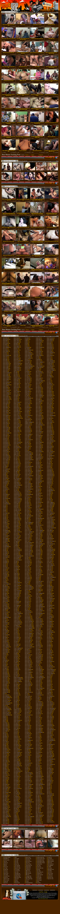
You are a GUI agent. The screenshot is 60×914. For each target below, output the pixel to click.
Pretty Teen (38, 720)
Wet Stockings (49, 751)
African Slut (5, 352)
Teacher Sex (49, 578)
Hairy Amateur (27, 497)
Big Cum (4, 705)
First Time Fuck (27, 380)
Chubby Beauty (16, 517)
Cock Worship (16, 569)
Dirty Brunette (16, 694)
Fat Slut (26, 344)
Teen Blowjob (49, 593)
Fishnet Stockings (28, 388)
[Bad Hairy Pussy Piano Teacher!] (52, 310)
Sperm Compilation (50, 503)
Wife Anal (48, 767)
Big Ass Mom (5, 685)
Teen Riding (49, 645)
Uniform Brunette (50, 704)
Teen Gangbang (49, 621)
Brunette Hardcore (17, 424)
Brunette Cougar (16, 415)
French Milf (27, 411)
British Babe (16, 390)
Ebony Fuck (16, 760)
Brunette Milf (16, 427)
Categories (41, 154)
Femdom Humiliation (28, 354)
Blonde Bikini (5, 808)
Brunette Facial (16, 420)
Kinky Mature (27, 712)
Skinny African (49, 420)
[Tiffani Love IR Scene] (51, 135)
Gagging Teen (27, 420)
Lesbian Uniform (38, 351)
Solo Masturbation (50, 490)
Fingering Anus (27, 363)
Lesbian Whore (38, 354)
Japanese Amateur (28, 654)
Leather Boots (27, 765)
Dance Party (16, 676)
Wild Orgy (48, 787)
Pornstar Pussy (38, 682)
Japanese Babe (27, 658)
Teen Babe (48, 585)
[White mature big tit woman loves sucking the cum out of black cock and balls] (37, 268)
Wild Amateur (49, 773)
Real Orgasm (38, 765)
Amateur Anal (5, 356)
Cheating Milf (16, 503)
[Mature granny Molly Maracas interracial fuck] (37, 254)
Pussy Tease (38, 751)
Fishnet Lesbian (27, 384)
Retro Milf (37, 808)
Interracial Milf (27, 637)
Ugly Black (49, 697)
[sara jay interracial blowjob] (52, 226)
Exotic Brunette (16, 797)
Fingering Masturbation (28, 366)
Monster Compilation (39, 530)
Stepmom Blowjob (50, 517)
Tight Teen (48, 688)
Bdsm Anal (4, 636)
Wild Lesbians (49, 781)
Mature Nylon (38, 427)
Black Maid (4, 763)
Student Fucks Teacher (50, 541)
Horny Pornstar (27, 577)
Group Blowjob (27, 491)
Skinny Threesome (50, 451)
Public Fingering (38, 728)
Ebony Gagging (16, 761)
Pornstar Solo (38, 685)
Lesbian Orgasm (27, 807)
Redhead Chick (38, 777)
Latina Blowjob (27, 733)
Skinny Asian (49, 424)
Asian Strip (4, 566)
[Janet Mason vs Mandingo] (9, 310)
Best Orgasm (5, 668)
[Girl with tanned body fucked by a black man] (23, 51)
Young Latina (49, 813)
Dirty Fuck (15, 697)
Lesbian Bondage (27, 780)
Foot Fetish (26, 395)
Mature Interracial (39, 418)
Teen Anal (48, 582)
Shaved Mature (49, 404)
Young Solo (49, 819)
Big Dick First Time (6, 712)
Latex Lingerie (27, 728)
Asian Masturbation (6, 546)
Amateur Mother (5, 407)
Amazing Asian (5, 439)
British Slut (16, 399)
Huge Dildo (27, 597)
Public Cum (38, 724)
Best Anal (4, 656)
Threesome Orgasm (50, 673)
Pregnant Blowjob (39, 704)
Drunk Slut (15, 733)
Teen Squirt (49, 653)
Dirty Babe (15, 690)
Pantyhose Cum (38, 618)
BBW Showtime (28, 873)
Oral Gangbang (38, 590)
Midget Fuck (38, 459)
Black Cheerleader (6, 752)
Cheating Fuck (16, 497)
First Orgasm (27, 376)
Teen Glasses (49, 622)
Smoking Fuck (49, 478)
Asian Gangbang (5, 538)
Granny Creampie (28, 479)
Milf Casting (38, 466)
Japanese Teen (27, 690)
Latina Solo (27, 759)
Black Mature (5, 764)
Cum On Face (16, 634)
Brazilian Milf (16, 384)
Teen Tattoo (49, 660)
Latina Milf (27, 749)
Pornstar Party (38, 681)
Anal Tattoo (5, 497)
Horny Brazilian (27, 561)
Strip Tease (49, 534)
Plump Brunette (38, 660)
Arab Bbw (4, 507)
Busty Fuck (15, 467)
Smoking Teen (49, 483)
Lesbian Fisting (27, 793)
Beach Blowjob (5, 640)
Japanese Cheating (28, 664)
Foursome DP (27, 399)
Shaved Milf (49, 406)
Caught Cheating (16, 483)
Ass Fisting (4, 577)
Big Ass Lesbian (5, 682)
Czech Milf (15, 672)
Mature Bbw (38, 386)
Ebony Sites (28, 862)
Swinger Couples (49, 563)
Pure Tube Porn (17, 866)
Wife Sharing (49, 771)
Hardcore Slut (27, 538)
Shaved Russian (49, 408)
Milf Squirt (38, 494)
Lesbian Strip (38, 343)
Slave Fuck (49, 454)
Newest (27, 154)
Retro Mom (38, 809)
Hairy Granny (27, 510)
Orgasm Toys (38, 594)
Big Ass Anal (5, 669)
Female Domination (28, 350)
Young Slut (49, 817)
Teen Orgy (48, 636)
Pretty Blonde (38, 712)
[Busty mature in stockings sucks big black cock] (9, 198)
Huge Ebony (27, 598)
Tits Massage (49, 692)
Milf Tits (37, 503)
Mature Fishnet (38, 407)
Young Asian (49, 797)
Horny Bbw (27, 558)
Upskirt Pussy (49, 713)
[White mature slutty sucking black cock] (23, 93)
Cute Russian (16, 664)
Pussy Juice (38, 741)
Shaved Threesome (50, 412)
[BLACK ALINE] (23, 324)
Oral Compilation (39, 585)
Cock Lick (15, 565)
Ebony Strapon (16, 784)
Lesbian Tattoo (38, 344)
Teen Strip (48, 656)
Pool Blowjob (38, 662)
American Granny (6, 458)
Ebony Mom (16, 775)
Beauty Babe (5, 641)
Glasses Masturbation (28, 466)
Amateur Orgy (5, 411)
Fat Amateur (16, 811)
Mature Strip (38, 443)
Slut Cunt (48, 462)
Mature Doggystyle (39, 400)
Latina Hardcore (27, 744)
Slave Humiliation (50, 455)
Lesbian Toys (38, 350)
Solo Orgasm (49, 493)
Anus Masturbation (6, 503)
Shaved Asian (49, 387)
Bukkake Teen (16, 454)
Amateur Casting (5, 366)
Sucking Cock (49, 553)
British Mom (16, 398)
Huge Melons (27, 602)
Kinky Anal (27, 705)
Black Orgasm (5, 771)
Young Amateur (49, 795)
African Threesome (6, 355)
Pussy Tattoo (38, 749)
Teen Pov (48, 642)
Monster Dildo (38, 533)
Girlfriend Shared (28, 458)
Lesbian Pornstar (27, 813)
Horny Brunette (27, 562)
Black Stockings (5, 787)
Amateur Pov (5, 414)
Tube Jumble (41, 838)
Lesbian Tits (38, 348)
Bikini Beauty (5, 736)
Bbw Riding (5, 626)
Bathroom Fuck (5, 601)
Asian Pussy (5, 559)
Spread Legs (49, 510)
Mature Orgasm (38, 428)
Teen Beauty (49, 589)
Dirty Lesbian (16, 700)
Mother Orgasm (38, 545)
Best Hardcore (5, 666)
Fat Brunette (16, 819)
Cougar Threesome (17, 590)
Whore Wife (49, 765)
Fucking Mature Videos (40, 861)
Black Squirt (5, 785)
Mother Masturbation (39, 543)
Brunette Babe (16, 404)
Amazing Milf (5, 450)
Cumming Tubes (28, 876)
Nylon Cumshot (38, 566)
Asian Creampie (5, 527)
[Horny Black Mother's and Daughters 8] (23, 135)
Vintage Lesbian (49, 728)
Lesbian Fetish (27, 791)
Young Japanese (49, 812)
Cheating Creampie (17, 495)
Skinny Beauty (49, 427)
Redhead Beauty (38, 775)
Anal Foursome (5, 478)
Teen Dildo (49, 606)
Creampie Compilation (17, 613)
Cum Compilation (17, 626)
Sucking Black (49, 551)
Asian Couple (5, 526)
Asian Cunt (4, 529)
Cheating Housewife (17, 499)
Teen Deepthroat (49, 605)
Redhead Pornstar (39, 788)
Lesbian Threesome (39, 347)
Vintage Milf (49, 732)
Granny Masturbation (28, 489)
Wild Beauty (49, 777)
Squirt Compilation (50, 513)
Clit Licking (16, 542)
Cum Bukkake (16, 625)
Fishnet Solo (27, 387)
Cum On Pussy (16, 638)
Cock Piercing (16, 566)
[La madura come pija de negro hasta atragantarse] (9, 135)
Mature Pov (38, 434)
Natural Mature (38, 553)
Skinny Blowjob (49, 431)
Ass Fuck (4, 578)
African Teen (5, 354)
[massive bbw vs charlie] (37, 23)
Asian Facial (5, 533)
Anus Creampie (5, 502)
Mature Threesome (39, 451)
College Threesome (17, 582)
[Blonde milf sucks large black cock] (51, 93)
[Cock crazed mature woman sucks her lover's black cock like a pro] (37, 198)
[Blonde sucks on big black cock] (23, 296)
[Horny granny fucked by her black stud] (52, 296)
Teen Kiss (48, 629)
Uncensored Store (53, 838)
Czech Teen (16, 673)
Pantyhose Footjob (39, 621)
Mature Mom (38, 426)
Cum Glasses (16, 630)
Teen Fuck (48, 620)
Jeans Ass (26, 693)
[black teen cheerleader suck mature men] (51, 79)
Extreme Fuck (16, 804)
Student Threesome (50, 543)
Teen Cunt (48, 602)
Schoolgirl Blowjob (50, 362)
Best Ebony (4, 664)
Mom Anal (37, 510)
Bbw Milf (4, 618)
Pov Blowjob (38, 689)
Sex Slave (48, 379)
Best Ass (4, 657)
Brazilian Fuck (16, 382)
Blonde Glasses (5, 823)
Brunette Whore (16, 443)
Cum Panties (16, 641)
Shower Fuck (49, 414)
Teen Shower (49, 646)
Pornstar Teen (38, 686)
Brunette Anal (16, 403)
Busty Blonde (16, 462)
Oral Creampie (38, 586)
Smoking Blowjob (50, 474)
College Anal (16, 573)
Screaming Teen (49, 364)
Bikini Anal (4, 733)
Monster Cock (38, 529)
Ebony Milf (16, 773)
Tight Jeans (49, 682)
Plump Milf (38, 661)
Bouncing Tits (16, 376)
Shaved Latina (49, 402)
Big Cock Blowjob (6, 696)
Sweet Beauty (49, 562)
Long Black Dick (38, 367)
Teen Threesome (49, 661)
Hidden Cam (27, 541)
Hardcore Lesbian (28, 533)
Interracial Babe (27, 617)
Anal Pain (4, 486)
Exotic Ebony (16, 799)
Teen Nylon (49, 633)
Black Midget (5, 765)
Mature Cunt (38, 398)
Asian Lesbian (5, 543)
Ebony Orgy (16, 777)
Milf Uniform (38, 505)
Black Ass (4, 744)
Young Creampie (49, 809)
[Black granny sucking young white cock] (23, 198)
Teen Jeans (48, 628)
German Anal (27, 426)
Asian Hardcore (5, 541)
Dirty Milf (15, 701)
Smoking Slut (49, 482)
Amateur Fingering (6, 390)
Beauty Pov (4, 653)
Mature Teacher (38, 450)
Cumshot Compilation (17, 648)
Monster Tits (38, 537)
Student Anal (49, 537)
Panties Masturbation (39, 613)
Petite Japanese (38, 649)
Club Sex (15, 563)
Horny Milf (27, 573)
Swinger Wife (49, 569)
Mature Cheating (38, 394)
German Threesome (28, 439)
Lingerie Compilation (39, 362)
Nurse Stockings (38, 562)
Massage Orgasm (38, 378)
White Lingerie (49, 753)
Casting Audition (16, 479)
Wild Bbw (48, 776)
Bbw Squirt (4, 629)
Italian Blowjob (27, 650)
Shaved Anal (49, 386)
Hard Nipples (27, 527)
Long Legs (37, 370)
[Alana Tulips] (23, 23)
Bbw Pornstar (5, 624)
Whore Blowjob (49, 756)
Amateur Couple (5, 375)
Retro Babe (37, 796)
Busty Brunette (16, 463)
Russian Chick (49, 350)
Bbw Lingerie (5, 616)
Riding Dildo (38, 819)
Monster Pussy (38, 535)
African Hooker (5, 350)
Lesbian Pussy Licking (28, 816)
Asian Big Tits (5, 521)
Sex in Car (48, 380)
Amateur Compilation (6, 372)
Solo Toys (48, 498)
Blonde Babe (5, 804)
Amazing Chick (5, 446)
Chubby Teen (16, 530)
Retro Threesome (38, 812)
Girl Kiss (26, 450)
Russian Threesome (50, 360)
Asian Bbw (4, 518)
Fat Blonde (15, 817)
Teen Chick (49, 597)
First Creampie (27, 374)
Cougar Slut (16, 589)
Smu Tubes (16, 872)
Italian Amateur (27, 648)
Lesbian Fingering (28, 792)
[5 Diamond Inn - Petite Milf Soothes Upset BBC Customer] (23, 212)
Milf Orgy (37, 483)
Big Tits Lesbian (5, 729)
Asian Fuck (4, 537)
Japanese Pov (27, 686)
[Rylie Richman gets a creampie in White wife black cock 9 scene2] (37, 212)
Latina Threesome (28, 763)
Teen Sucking (49, 657)
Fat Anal (15, 812)
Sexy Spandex (49, 383)
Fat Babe (15, 815)
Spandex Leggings (50, 502)
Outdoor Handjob (39, 605)
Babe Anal (4, 585)
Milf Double (38, 471)
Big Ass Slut (5, 686)
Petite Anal (37, 641)
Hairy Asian (27, 499)
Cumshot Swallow (17, 649)
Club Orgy (15, 561)
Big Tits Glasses (5, 728)
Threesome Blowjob (50, 669)
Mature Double (38, 402)
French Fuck (27, 408)
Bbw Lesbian (5, 614)
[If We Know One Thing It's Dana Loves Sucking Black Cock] (52, 212)
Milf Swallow (38, 499)
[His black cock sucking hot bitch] (23, 121)
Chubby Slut (16, 529)
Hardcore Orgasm (28, 535)
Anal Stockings (5, 494)
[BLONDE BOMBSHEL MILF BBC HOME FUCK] (37, 135)
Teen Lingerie (49, 630)
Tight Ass (48, 678)
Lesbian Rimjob (27, 819)
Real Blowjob (38, 755)
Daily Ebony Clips (18, 877)
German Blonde (27, 428)
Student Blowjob (49, 538)
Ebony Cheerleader (17, 749)
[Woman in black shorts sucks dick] (37, 226)
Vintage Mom (49, 733)
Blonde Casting (5, 811)
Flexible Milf (27, 394)
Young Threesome (50, 821)
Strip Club (48, 533)
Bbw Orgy (4, 621)
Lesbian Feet (27, 789)
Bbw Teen (4, 633)
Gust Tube (16, 861)
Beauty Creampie (5, 645)
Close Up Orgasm (17, 557)
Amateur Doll (5, 386)
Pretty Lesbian (38, 717)
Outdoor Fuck (38, 602)
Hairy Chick (27, 506)
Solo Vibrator (49, 499)
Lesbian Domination (28, 788)
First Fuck (26, 375)
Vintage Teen (49, 737)
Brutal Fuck (16, 450)
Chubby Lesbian (16, 523)
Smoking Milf (49, 479)
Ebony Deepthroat (17, 755)
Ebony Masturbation (17, 771)
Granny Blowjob (27, 478)
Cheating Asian (16, 491)
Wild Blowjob (49, 780)
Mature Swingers (38, 447)
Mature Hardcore (38, 416)
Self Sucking (49, 375)
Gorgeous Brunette (28, 471)
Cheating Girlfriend (17, 498)
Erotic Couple (16, 792)
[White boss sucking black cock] (9, 254)
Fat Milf (26, 340)
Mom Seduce (38, 521)
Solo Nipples (49, 491)
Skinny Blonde (49, 430)
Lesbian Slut (27, 823)
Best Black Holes (17, 876)
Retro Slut (37, 811)
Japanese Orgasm (27, 682)
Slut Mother (49, 463)
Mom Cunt (37, 514)
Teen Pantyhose (49, 638)
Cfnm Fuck (15, 489)
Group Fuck (27, 493)
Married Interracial (39, 372)
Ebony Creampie (16, 753)
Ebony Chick (16, 751)
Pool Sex (37, 664)
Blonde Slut (16, 351)
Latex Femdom (27, 725)
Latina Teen (27, 761)
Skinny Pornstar (49, 446)
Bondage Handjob (17, 367)
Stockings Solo (49, 526)
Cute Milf (15, 662)
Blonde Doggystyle (6, 816)
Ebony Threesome (17, 788)
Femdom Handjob (28, 352)
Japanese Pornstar (28, 685)
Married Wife (38, 374)
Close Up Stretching (17, 559)
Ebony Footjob (16, 759)
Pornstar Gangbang (39, 676)
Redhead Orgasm (38, 787)
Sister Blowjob (49, 418)
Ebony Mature (16, 772)
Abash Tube (53, 847)
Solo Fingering (49, 489)
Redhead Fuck (38, 781)
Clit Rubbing (16, 545)
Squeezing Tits (49, 511)
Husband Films (27, 610)
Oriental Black (38, 597)
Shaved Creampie (50, 398)
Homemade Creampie (28, 545)
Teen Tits (48, 662)
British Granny (16, 394)
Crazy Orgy (16, 609)
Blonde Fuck (5, 821)
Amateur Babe (5, 359)
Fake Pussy (15, 808)
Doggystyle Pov (16, 712)
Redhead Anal (38, 772)
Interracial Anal (27, 616)
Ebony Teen (16, 787)
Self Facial (48, 374)
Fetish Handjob (27, 360)
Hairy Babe (26, 501)
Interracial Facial (27, 629)
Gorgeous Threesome (28, 475)
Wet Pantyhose (49, 748)
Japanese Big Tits (27, 661)
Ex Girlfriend (16, 796)
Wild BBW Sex (18, 170)
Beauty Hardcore (5, 649)
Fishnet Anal (27, 383)
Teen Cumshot (49, 601)
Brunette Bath (16, 406)
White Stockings (49, 755)
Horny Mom (27, 574)
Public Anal (38, 721)
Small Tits (48, 467)
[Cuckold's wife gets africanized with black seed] (52, 268)
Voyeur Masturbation (50, 740)
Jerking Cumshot (27, 696)
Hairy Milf (26, 518)
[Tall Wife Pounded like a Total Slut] (23, 268)
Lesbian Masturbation (28, 801)
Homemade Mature (28, 551)
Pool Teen (37, 665)
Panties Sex (38, 616)
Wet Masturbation (50, 744)
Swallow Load (49, 559)
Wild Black (49, 779)
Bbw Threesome (5, 634)
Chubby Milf (16, 526)
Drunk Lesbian (16, 728)
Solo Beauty (49, 485)
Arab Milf (4, 510)
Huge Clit (26, 593)
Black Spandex (5, 784)
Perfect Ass (37, 636)
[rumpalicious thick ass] (9, 107)
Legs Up (26, 771)
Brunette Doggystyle (17, 418)
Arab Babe (4, 506)
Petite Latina (38, 650)
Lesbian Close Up (28, 781)
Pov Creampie (38, 692)
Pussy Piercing (38, 745)
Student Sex (49, 542)
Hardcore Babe (27, 529)
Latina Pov (26, 756)
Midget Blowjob (38, 458)
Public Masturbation (39, 732)
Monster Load (38, 534)
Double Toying (16, 721)
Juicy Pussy (27, 704)
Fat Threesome (27, 347)
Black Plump (5, 773)
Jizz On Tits (27, 701)
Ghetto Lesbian (27, 446)
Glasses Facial (27, 463)
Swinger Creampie (50, 565)
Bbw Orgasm (5, 620)
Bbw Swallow (5, 632)
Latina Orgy (27, 753)
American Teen (5, 463)
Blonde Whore (16, 359)
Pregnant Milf (38, 708)
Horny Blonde (27, 559)
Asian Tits (4, 570)
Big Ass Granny (5, 681)
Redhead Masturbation (39, 784)
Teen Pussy (49, 644)
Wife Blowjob (49, 768)
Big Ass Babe (5, 672)
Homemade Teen (27, 554)
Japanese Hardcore (28, 676)
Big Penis (4, 720)
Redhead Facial (38, 780)
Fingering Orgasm (28, 367)
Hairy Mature (27, 517)
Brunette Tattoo (16, 439)
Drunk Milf (16, 729)
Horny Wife (27, 582)
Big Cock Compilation (6, 697)
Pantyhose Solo (38, 626)
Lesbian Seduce (27, 820)
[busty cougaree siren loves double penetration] (9, 121)
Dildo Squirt (16, 686)
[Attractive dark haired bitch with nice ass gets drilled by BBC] (23, 107)
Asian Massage (5, 545)
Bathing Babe (5, 598)
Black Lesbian (5, 761)
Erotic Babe (16, 791)
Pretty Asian (38, 709)
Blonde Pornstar (16, 347)
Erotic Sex (15, 795)
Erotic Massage (16, 793)
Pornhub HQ (53, 180)
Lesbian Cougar (27, 785)
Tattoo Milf (49, 574)
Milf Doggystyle (38, 470)
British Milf (16, 396)
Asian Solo (4, 565)
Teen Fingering (49, 616)
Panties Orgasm (38, 614)
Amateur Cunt (5, 380)
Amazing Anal (5, 438)
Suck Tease (49, 546)
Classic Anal (16, 533)
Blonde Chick (5, 812)
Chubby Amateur (16, 513)
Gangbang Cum (27, 423)
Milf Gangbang (38, 475)
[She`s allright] (37, 65)
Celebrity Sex (16, 486)
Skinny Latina (49, 438)
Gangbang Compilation (28, 422)
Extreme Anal (16, 801)
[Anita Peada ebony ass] (23, 65)
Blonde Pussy (16, 350)
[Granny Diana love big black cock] (23, 226)
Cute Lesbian (16, 661)
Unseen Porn (7, 847)
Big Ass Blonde (5, 674)
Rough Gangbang (50, 339)
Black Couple (5, 755)
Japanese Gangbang (28, 672)
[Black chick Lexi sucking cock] (23, 240)
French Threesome (28, 415)
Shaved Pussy (49, 407)
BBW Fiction (28, 870)
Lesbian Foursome (28, 795)
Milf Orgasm (38, 482)
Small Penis (49, 466)
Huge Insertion (27, 601)
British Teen (16, 400)
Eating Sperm (16, 737)
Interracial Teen (27, 645)
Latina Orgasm (27, 752)
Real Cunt (37, 761)
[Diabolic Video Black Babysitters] (37, 282)
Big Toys (4, 732)
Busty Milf (15, 471)
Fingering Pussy (27, 368)
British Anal (16, 388)
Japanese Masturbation (28, 677)
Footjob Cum (27, 396)
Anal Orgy (4, 485)
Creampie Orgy (16, 617)
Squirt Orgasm (49, 514)
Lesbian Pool (27, 812)
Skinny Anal (49, 423)
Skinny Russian (49, 447)
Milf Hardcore (38, 478)
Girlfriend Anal (27, 451)
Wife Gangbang (49, 769)
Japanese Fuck (27, 670)
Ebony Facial (16, 756)
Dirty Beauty (16, 692)
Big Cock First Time (6, 700)
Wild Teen (48, 792)
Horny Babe (27, 557)
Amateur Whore (5, 435)
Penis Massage (38, 633)
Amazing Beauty (5, 442)
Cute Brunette (16, 656)
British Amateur (16, 387)
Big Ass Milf (5, 684)
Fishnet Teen (27, 390)
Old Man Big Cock (39, 581)
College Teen (16, 581)
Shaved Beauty (49, 391)
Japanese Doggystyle (28, 669)
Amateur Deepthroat (6, 382)
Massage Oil (38, 376)
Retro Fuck (37, 803)
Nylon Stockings (38, 574)
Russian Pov (49, 356)
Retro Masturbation (39, 805)
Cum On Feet (16, 636)
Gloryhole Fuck (27, 467)
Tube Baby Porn (17, 873)
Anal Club (4, 467)
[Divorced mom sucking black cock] (52, 282)
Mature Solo (38, 439)
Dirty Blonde (16, 693)
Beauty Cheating (5, 644)
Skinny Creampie (50, 434)
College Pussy (16, 578)
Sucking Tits (49, 558)
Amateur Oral (5, 408)
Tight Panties (49, 684)
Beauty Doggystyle (6, 646)
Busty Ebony (16, 466)
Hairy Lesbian (27, 514)
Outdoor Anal (38, 598)
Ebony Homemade (17, 765)
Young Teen (49, 820)
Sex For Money (49, 376)
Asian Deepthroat (5, 530)
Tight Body (49, 680)
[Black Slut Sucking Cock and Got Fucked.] (37, 93)
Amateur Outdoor (5, 412)
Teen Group (49, 625)
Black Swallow (5, 788)
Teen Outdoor (49, 637)
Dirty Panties (16, 704)
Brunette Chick (16, 414)
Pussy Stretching (38, 748)
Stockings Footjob (50, 522)
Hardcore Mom (27, 534)
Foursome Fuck (27, 400)
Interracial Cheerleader (28, 621)
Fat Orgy (26, 343)
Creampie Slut (16, 618)
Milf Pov (37, 487)
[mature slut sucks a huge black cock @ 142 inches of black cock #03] (37, 240)
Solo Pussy (48, 494)
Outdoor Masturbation (39, 606)
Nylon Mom (38, 573)
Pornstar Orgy (38, 680)
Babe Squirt (5, 594)
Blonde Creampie (5, 815)
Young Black (49, 801)
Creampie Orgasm (17, 616)
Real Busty (37, 757)
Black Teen (4, 791)
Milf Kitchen (38, 479)
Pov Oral (37, 696)
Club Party (15, 562)
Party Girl (37, 629)
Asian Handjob (5, 539)
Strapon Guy (49, 529)
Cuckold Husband (17, 624)
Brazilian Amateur (17, 378)
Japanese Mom (27, 681)
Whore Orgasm (49, 761)
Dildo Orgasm (16, 684)
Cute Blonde (16, 654)
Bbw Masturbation (6, 617)
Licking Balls (38, 359)
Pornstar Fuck (38, 674)
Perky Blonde (38, 637)
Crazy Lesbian (16, 606)
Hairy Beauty (27, 502)
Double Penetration (17, 720)
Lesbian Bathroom (28, 776)
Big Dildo (4, 716)
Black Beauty (5, 748)
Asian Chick (5, 525)
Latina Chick (27, 736)
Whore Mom (49, 760)
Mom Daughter (38, 515)
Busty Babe (15, 459)
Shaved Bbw (49, 390)
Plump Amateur (38, 657)
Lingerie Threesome (39, 366)
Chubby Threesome (17, 531)
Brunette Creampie (17, 416)
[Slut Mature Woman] (51, 23)
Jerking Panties (27, 697)
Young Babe (49, 799)
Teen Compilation (50, 598)
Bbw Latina (5, 613)
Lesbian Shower (27, 821)
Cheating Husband (17, 501)
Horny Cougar (27, 565)
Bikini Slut (4, 740)
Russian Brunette (49, 348)
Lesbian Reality (27, 817)
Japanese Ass (27, 657)
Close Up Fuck (16, 554)
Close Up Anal (16, 547)
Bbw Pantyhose (5, 622)
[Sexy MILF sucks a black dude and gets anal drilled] (23, 37)
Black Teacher (5, 789)
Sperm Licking (49, 507)
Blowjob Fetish (16, 362)
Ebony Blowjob (16, 745)
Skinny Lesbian (49, 439)
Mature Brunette (38, 392)
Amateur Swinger (5, 428)
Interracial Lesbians (28, 636)
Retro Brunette (38, 801)
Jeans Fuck (26, 694)
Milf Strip (37, 497)
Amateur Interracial (6, 399)
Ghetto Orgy (27, 447)
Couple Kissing (16, 594)
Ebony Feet (16, 757)
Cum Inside (16, 632)
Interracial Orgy (27, 641)
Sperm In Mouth (49, 505)
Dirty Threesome (16, 708)
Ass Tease (4, 581)
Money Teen (38, 526)
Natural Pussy (38, 554)
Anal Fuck (4, 479)
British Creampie (16, 391)
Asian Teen (4, 569)
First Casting (27, 372)
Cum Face (15, 629)
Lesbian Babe (27, 775)
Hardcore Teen (27, 539)
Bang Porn (7, 180)
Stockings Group (49, 525)
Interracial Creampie (28, 624)
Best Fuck (4, 665)
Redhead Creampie (39, 779)
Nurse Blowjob (38, 561)
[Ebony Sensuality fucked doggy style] (37, 51)
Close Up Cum (16, 551)
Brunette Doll (16, 419)
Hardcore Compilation (28, 531)
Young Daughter (49, 811)
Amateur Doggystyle (6, 384)
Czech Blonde (16, 668)
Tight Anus (49, 677)
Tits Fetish (48, 690)
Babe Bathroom (5, 586)
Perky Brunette (38, 638)
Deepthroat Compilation (18, 678)
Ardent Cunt (53, 170)
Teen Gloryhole (49, 624)
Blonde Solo (16, 352)
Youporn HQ (41, 847)
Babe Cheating (5, 590)
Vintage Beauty (49, 724)
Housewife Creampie (28, 586)
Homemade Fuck (27, 549)
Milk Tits (37, 507)
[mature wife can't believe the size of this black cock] (37, 121)
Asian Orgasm (5, 553)
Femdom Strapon (27, 356)
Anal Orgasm (5, 483)
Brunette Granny (16, 423)
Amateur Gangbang (6, 392)
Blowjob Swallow (17, 364)
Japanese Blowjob (28, 662)
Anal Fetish (4, 475)
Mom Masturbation (39, 518)
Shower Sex (49, 416)
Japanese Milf (27, 680)
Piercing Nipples (38, 656)
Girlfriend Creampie (28, 454)
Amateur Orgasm (5, 410)
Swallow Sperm (49, 561)
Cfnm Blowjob (16, 487)
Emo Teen (15, 789)
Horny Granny (27, 569)
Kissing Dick (27, 717)
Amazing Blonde (5, 443)
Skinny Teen (49, 450)
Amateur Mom (5, 406)
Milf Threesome (38, 502)
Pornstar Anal (38, 666)
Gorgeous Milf (27, 474)
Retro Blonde (38, 799)
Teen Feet (48, 613)
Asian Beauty (5, 519)
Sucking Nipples (49, 557)
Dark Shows (17, 878)
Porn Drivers (18, 838)
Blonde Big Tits (5, 807)
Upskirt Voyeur (49, 716)
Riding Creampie (38, 816)
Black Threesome (5, 792)
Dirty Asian (16, 689)
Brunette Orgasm (16, 430)
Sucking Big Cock (50, 549)
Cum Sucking (16, 644)
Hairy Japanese (27, 511)
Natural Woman (38, 558)
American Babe (5, 454)
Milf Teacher (38, 501)
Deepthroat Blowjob (17, 677)
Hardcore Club (27, 530)
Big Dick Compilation (6, 709)
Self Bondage (49, 372)
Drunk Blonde (16, 724)
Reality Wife (38, 769)
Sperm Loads (49, 509)
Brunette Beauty (16, 407)
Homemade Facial (28, 546)
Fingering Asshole (28, 364)
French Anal (27, 404)
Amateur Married (5, 403)
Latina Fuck (27, 741)
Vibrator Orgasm (49, 717)
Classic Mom (16, 538)
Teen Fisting (49, 618)
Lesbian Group (27, 796)
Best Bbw (4, 658)
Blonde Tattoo (16, 355)
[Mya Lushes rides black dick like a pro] (9, 65)
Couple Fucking (16, 593)
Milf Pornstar (38, 486)
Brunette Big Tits (16, 408)
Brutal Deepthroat (17, 447)
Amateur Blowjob (6, 363)
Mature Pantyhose (39, 431)
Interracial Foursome (28, 630)
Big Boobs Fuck (5, 692)
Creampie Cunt (16, 614)
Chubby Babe (16, 515)
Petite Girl (37, 648)
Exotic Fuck (16, 800)
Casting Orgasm (16, 482)
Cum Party (15, 642)
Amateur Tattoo (5, 430)
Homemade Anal (27, 543)
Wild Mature (49, 783)
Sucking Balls (49, 547)
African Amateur (5, 343)
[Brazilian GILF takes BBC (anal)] (9, 51)
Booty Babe (16, 372)
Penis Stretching (38, 634)
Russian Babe (49, 343)
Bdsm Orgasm (5, 637)
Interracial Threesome (28, 646)
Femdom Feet (27, 351)
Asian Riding (5, 561)
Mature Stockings (39, 442)
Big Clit (4, 693)
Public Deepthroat (39, 725)
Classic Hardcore (16, 535)
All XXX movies (30, 170)
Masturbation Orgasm (39, 380)
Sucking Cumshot (50, 554)
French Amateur (27, 403)
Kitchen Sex (27, 721)
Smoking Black (49, 471)
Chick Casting (16, 511)
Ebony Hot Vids (28, 858)
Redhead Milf (38, 785)
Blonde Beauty (5, 805)
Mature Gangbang (39, 412)
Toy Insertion (49, 694)
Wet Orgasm (49, 745)
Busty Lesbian (16, 470)
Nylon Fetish (38, 569)
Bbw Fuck (4, 610)
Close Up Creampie (17, 550)
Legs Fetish (27, 768)
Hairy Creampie (27, 507)
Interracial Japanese (28, 634)
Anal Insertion (5, 482)
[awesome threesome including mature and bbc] (51, 65)
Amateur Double (5, 387)
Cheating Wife (16, 507)
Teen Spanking (49, 652)
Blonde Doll (5, 817)
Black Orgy (4, 772)
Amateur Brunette (6, 364)
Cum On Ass (16, 633)
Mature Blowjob (38, 391)
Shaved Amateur (49, 384)
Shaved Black (49, 392)
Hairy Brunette (27, 505)
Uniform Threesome (50, 709)
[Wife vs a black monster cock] (51, 107)
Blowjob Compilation (17, 360)
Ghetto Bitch (27, 442)
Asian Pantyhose (5, 555)
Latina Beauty (27, 732)
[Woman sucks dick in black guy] (37, 37)
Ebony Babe (16, 741)
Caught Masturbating (17, 485)
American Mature (5, 459)
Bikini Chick (5, 737)
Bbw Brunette (5, 605)
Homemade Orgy (27, 553)
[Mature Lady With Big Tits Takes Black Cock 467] (51, 51)
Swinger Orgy (49, 566)
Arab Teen (4, 511)
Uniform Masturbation (50, 708)
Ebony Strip (16, 785)
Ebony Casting (16, 748)
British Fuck (16, 392)
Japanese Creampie (28, 666)
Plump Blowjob (38, 658)
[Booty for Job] (37, 296)
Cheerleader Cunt (16, 509)
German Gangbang (28, 434)
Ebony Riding (16, 780)
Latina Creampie (27, 737)
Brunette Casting (16, 412)
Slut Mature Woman (7, 170)
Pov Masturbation (39, 694)
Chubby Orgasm (16, 527)
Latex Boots (27, 724)
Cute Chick (15, 657)
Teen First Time (49, 617)
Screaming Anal (49, 363)
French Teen (27, 414)
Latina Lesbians (27, 745)
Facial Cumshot (16, 807)
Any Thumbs (17, 858)
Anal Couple (5, 470)
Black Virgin (5, 797)
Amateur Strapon (5, 423)
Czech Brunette (16, 669)
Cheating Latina (16, 502)
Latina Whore (27, 764)
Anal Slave (4, 493)
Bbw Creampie (5, 606)
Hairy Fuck (26, 509)
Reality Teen (38, 768)
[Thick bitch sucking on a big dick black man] (9, 324)
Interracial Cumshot (28, 625)
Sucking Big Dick (50, 550)
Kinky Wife (27, 716)
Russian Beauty (49, 344)
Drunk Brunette (16, 725)
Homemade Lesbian (28, 550)
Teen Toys (48, 664)
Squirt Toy (48, 515)
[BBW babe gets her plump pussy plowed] (37, 107)
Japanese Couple (27, 665)
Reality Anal (38, 767)
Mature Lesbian (38, 422)
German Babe (27, 427)
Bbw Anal (4, 602)
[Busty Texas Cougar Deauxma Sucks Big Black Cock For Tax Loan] (37, 324)
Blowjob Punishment (17, 363)
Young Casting (49, 805)
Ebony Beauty (16, 744)
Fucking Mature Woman (41, 862)
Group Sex (26, 495)
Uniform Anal (49, 701)
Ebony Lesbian (16, 769)
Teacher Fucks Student (50, 577)
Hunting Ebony (28, 866)
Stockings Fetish (49, 521)
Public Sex (37, 733)
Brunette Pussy (16, 434)
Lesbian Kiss (27, 797)
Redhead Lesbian (38, 783)
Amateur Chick (5, 370)
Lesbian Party (27, 811)
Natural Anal (38, 549)
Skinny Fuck (49, 435)
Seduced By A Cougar (50, 370)
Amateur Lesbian (5, 402)
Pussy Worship (38, 752)
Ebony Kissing (16, 768)
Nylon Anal (38, 563)
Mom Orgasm (38, 519)
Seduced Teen (49, 371)
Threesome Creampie (50, 670)
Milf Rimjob (38, 489)
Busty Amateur (16, 455)
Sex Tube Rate (17, 869)
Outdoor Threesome (39, 610)
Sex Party (48, 378)
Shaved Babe (49, 388)
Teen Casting (49, 594)
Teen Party (48, 640)
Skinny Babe (49, 426)
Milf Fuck (37, 474)
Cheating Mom (16, 505)
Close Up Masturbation (17, 555)
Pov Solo (37, 700)
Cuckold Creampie (17, 621)
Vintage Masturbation (50, 729)
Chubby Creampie (17, 519)
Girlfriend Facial (27, 455)
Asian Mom (5, 550)
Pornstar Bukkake (39, 670)
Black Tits (4, 793)
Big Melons (4, 717)
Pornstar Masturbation (39, 677)
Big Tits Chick (5, 724)
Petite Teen (37, 653)
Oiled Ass (37, 578)
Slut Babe (48, 459)
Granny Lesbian (27, 487)
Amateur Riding (5, 416)
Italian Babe (27, 649)
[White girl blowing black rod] (9, 268)
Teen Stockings (49, 654)
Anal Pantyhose (5, 489)
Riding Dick (38, 817)
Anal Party (4, 490)
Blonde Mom (16, 344)
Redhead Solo (38, 791)
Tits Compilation (49, 689)
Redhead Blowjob (39, 776)
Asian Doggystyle (5, 531)
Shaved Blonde (49, 394)
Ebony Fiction (28, 857)
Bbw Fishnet (5, 609)
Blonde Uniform (16, 358)
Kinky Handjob (27, 708)
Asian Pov (4, 558)
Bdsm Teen (4, 638)
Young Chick (49, 807)
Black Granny (5, 760)
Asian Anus (4, 515)
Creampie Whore (16, 620)
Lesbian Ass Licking (28, 773)
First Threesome (27, 378)
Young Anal (49, 796)
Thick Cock (49, 668)
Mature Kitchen (38, 419)
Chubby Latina (16, 522)
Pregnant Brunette (39, 705)
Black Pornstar (5, 775)
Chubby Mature (16, 525)
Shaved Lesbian (49, 403)
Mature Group (38, 414)
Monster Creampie (39, 531)
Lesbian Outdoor (27, 809)
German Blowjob (27, 430)
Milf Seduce (38, 490)
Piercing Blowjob (39, 654)
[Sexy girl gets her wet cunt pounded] (23, 254)
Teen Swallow (49, 658)
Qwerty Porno (30, 838)
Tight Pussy (49, 686)
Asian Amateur (5, 513)
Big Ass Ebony (5, 678)
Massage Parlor (38, 379)
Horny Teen (27, 581)
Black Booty (5, 751)
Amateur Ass (5, 358)
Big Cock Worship (6, 704)
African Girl (5, 348)
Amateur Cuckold (5, 378)
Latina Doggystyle (28, 740)
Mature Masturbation (39, 424)
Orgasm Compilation (39, 593)
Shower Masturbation (50, 415)
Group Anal (27, 490)
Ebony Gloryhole (16, 764)
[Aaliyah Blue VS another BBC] (9, 296)
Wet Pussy (48, 749)
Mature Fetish (38, 406)
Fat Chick (15, 820)
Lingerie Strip (38, 364)
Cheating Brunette (17, 494)
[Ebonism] (52, 198)
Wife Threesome (49, 772)
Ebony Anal (16, 740)
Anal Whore (5, 501)
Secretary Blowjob (50, 366)
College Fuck (16, 574)
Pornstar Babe (38, 668)
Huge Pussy (27, 605)
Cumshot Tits (16, 650)
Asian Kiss (4, 542)
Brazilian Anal (16, 379)
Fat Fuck (15, 821)
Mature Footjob (38, 410)
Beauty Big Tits (5, 642)
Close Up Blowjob (17, 549)
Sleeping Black (49, 458)
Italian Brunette (27, 652)
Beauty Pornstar (5, 652)
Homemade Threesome (28, 555)
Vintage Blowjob (49, 725)
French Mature (27, 410)
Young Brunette (49, 804)
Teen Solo (48, 649)
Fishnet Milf (27, 386)
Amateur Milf (5, 404)
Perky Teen (38, 640)
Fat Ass (15, 813)
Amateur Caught (5, 367)
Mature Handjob (38, 415)
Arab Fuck (4, 509)
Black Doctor (5, 757)
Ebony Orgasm (16, 776)
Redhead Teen (38, 792)
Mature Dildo (38, 399)
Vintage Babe (49, 721)
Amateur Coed (5, 371)
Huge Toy (26, 609)
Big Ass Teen (5, 688)
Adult (16, 857)
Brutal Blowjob (16, 446)
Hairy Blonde (27, 503)
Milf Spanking (38, 493)
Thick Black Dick (50, 666)
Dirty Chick (16, 696)
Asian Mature (5, 547)
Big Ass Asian (5, 670)
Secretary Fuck (49, 367)
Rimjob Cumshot (38, 823)
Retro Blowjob (38, 800)
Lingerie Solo (38, 363)
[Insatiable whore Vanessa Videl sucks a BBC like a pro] (51, 149)
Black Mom (5, 768)
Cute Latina (16, 660)
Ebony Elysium (17, 882)
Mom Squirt (38, 523)
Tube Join (41, 170)
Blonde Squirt (16, 354)
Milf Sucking (38, 498)
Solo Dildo (48, 487)
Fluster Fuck (30, 180)
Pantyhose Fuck (38, 622)
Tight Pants (49, 685)
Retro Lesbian (38, 804)
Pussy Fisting (38, 737)
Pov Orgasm (38, 697)
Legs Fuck (26, 769)
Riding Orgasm (38, 821)
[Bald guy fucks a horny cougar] (9, 240)
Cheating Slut (16, 506)
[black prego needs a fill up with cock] (9, 37)
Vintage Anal (49, 720)
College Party (16, 577)
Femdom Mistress (28, 355)
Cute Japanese (16, 658)
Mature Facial (38, 403)
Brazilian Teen (16, 386)
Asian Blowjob (5, 523)
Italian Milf (27, 653)
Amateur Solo (5, 420)
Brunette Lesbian (16, 426)
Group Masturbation (28, 494)
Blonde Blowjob (5, 809)
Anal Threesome (5, 498)
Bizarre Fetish (5, 741)
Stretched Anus (49, 531)
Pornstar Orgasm (38, 678)
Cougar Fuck (16, 586)
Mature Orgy (38, 430)
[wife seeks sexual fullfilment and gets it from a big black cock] (23, 282)
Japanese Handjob (28, 674)
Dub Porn (18, 180)
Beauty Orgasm (5, 650)
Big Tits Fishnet (5, 725)
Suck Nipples (49, 545)
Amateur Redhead (6, 415)
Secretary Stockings (50, 368)
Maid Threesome (38, 371)
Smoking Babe (49, 470)
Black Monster (5, 769)
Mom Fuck (37, 517)
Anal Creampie (5, 471)
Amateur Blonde (5, 362)
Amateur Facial (5, 388)
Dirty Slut (15, 705)
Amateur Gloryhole (6, 394)
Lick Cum (37, 358)
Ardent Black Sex (18, 874)
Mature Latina (38, 420)
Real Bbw (37, 753)
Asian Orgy (4, 554)
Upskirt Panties (49, 712)
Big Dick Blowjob (6, 708)
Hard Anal (26, 525)
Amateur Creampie (6, 376)
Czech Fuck (16, 670)
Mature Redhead (38, 435)
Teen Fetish (49, 614)
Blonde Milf (16, 343)
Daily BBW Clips (29, 877)
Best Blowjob (5, 660)
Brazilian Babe (16, 380)
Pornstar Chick (38, 672)
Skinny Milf (49, 443)
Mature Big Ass (38, 387)
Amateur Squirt (5, 422)
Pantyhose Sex (38, 625)
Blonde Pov (16, 348)
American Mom (5, 462)
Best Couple (5, 661)
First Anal (26, 370)
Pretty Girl (37, 716)
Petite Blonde (38, 644)
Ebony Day (16, 881)
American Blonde (5, 455)
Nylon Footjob (38, 570)
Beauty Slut (5, 654)
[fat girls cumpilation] (23, 149)
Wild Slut (48, 791)
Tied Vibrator (49, 674)
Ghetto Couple (27, 443)
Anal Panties (5, 487)
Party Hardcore (38, 630)
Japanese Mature (27, 678)
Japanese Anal (27, 656)
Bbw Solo (4, 628)
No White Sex (28, 869)
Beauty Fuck (5, 648)
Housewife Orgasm (28, 589)
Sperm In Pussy (49, 506)
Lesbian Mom (27, 804)
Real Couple (38, 760)
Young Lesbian (49, 815)
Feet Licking (27, 348)
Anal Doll (4, 474)
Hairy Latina (27, 513)
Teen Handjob (49, 626)
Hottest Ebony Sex (29, 865)
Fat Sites (27, 881)
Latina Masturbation (28, 748)
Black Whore (5, 799)
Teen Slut (48, 648)
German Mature (27, 435)
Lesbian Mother (27, 805)
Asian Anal (4, 514)
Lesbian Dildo (27, 787)
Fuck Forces (7, 838)
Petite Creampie (38, 646)
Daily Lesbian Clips (29, 878)
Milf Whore (38, 506)
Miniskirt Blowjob (39, 509)
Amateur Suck (5, 426)
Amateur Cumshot (6, 379)
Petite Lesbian (38, 652)
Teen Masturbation (50, 632)
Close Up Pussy (16, 558)
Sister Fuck (49, 419)
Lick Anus (37, 356)
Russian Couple (49, 351)
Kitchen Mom (27, 720)
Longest (32, 154)
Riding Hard (38, 820)
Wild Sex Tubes (30, 847)
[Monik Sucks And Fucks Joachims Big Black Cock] (9, 93)
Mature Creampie (39, 396)
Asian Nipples (5, 551)
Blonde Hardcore (16, 339)
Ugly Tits (48, 700)
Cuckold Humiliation (17, 622)
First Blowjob (27, 371)
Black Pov (4, 776)
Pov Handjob (38, 693)
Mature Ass (37, 384)
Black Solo (4, 783)
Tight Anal (48, 676)
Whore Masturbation (50, 759)
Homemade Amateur (28, 542)
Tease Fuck (49, 581)
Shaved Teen (49, 411)
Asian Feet (4, 534)
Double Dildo (16, 716)
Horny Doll (27, 566)
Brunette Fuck (16, 422)
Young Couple (49, 808)
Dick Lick (15, 682)
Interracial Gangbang (28, 633)
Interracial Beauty (28, 618)
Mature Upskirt (38, 454)
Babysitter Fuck (5, 597)
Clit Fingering (16, 541)
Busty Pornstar (16, 474)
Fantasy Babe (16, 809)
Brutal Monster (16, 451)
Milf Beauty (38, 462)
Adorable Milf (5, 340)
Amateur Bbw (5, 360)
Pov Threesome (38, 701)
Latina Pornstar (27, 755)
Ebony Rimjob (16, 781)
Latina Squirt (27, 760)
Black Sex (4, 780)
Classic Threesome (17, 539)
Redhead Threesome (39, 793)
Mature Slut (38, 438)
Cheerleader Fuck (16, 510)
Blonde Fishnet (5, 820)
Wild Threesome (49, 793)
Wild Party (48, 788)
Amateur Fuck (5, 391)
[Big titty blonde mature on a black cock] (23, 310)
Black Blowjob (5, 749)
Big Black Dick (5, 690)
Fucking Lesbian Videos (41, 858)
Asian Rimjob (5, 562)
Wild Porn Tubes (18, 847)
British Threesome (17, 402)
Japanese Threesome (28, 692)
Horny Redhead (27, 578)
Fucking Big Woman (29, 882)
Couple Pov (16, 597)
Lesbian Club (27, 783)
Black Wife (4, 800)
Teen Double (49, 610)
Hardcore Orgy (27, 537)
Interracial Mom (27, 638)
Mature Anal (38, 383)
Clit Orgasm (16, 543)
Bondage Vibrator (17, 370)
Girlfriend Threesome (28, 459)
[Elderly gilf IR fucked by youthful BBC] (52, 240)
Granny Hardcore (27, 485)
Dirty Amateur (16, 688)
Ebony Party (16, 779)
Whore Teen (49, 763)
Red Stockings (38, 771)
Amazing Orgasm (5, 451)
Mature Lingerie (38, 423)
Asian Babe (4, 517)
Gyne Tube (16, 862)
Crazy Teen (15, 610)
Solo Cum (48, 486)
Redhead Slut (38, 789)
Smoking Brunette (50, 475)
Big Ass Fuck (5, 680)
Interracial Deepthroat (28, 626)
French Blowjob (27, 407)
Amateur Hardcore (6, 398)
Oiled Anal (37, 577)
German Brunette (27, 431)
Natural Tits (38, 557)
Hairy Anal (26, 498)
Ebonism (16, 880)
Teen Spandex (49, 650)
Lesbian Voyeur (38, 352)
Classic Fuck (16, 534)
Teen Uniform (49, 665)
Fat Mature (26, 339)
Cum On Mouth (16, 637)
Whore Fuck (49, 757)
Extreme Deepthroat (17, 803)
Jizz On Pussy (27, 700)
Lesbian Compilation (28, 784)
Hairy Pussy (27, 519)
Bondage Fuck (16, 366)
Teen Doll (48, 609)
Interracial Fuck (27, 632)
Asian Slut (4, 563)
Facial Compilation (17, 805)
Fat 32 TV (27, 880)
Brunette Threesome (17, 442)
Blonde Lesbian (16, 340)
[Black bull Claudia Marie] (37, 149)
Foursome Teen (27, 402)
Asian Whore (5, 573)
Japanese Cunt (27, 668)
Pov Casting (38, 690)
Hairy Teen (26, 521)
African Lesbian (5, 351)
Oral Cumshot (38, 589)
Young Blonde (49, 803)
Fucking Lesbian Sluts (40, 857)
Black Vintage (5, 796)
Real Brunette (38, 756)
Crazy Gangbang (16, 605)
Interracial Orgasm (28, 640)
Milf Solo (37, 491)
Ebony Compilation (17, 752)
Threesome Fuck (49, 672)
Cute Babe (15, 653)
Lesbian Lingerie (27, 799)
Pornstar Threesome (39, 688)
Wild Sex (48, 789)
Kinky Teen (27, 713)
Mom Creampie (38, 513)
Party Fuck (37, 628)
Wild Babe (48, 775)
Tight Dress (49, 681)
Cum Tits (15, 646)
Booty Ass (15, 371)
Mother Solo (38, 547)
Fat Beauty (15, 816)
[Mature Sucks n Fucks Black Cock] (52, 254)
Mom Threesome (38, 525)
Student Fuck (49, 539)
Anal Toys (4, 499)
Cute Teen (15, 665)
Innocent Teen (27, 614)
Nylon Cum (38, 565)
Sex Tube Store (17, 870)
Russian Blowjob (49, 347)
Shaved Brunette (49, 395)
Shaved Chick (49, 396)
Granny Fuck (27, 482)
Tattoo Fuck (49, 570)
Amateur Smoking (6, 419)
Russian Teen (49, 359)
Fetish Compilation (28, 358)
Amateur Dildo (5, 383)
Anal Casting (5, 466)
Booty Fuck (16, 375)
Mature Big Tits (38, 388)
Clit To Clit (16, 546)
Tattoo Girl (49, 573)
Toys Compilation (50, 696)
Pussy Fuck (38, 740)
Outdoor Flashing (39, 601)
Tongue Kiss (49, 693)
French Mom (27, 412)
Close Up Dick (16, 553)
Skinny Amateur (49, 422)
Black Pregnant (5, 777)
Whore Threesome (50, 764)
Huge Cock (26, 594)
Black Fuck (4, 759)
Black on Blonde (5, 801)
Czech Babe (16, 666)
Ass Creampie (5, 574)
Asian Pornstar (5, 557)
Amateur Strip (5, 424)
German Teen (27, 438)
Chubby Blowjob (16, 518)
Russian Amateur (49, 340)
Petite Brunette (38, 645)
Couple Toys (16, 598)
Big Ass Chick (5, 677)
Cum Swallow (16, 645)
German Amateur (27, 424)
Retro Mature (38, 807)
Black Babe (4, 745)
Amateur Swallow (6, 427)
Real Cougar (38, 759)
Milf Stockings (38, 495)
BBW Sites (27, 874)
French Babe (27, 406)
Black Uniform (5, 795)
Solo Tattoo (49, 495)
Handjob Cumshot (28, 523)
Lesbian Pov (27, 815)
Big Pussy (4, 721)
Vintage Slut (49, 736)
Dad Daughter (16, 674)
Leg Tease (26, 767)
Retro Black (38, 797)
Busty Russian (16, 475)
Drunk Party (16, 732)
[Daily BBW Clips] (51, 37)
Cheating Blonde (16, 493)
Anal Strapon (5, 495)
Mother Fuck (38, 542)
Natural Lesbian (38, 551)
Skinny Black (49, 428)
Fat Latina (15, 823)
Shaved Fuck (49, 399)
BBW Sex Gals (28, 872)
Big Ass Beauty (5, 673)
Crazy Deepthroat (16, 601)
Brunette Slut (16, 435)
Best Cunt (4, 662)
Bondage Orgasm (16, 368)
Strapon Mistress (49, 530)
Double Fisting (16, 717)
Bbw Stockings (5, 630)
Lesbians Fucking (39, 355)
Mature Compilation (39, 395)
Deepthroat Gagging (17, 681)
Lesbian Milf (27, 803)
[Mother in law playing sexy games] (37, 79)
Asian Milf (4, 549)
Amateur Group (5, 395)
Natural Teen (38, 555)
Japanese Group (27, 673)
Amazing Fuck (5, 447)
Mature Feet (38, 404)
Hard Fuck (26, 526)
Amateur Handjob (6, 396)
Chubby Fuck (16, 521)
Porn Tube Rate (17, 865)
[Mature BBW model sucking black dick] (9, 149)
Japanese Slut (27, 688)
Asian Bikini (5, 522)
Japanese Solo (27, 689)
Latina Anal (27, 729)
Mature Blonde (38, 390)
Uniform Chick (49, 705)
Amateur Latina (5, 400)
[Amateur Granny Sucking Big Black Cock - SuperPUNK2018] (37, 310)
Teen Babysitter (49, 586)
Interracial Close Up (28, 622)
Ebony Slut (15, 783)
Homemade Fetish (28, 547)
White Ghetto (49, 752)
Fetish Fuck (27, 359)
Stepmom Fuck (49, 518)
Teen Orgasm (49, 634)
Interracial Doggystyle (28, 628)
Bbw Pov (4, 625)
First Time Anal (27, 379)
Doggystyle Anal (16, 709)
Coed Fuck (15, 570)
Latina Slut (26, 757)
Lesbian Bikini (27, 779)
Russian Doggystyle (50, 352)
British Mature (16, 395)
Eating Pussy (16, 736)
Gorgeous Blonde (27, 470)
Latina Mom (27, 751)
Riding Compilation (39, 815)
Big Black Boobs (5, 689)
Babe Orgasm (5, 593)
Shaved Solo (49, 410)
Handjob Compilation (28, 522)
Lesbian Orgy (27, 808)
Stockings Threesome (50, 527)
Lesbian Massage (27, 800)
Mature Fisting (38, 408)
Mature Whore (38, 455)
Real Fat (37, 764)
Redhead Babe (38, 773)
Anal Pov (4, 491)
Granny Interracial (28, 486)
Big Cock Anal (5, 694)
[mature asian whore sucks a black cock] (9, 23)
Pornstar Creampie (39, 673)
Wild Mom (48, 785)
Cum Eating (16, 628)
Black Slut (4, 781)
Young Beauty (49, 800)
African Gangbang (6, 347)
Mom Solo (37, 522)
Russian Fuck (49, 354)
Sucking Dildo (49, 555)
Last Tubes (41, 180)
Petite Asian (38, 642)
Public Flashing (38, 729)
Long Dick (37, 368)
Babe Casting (5, 589)
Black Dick (4, 756)
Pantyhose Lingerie (39, 624)
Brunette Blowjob (17, 411)
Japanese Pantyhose (28, 684)
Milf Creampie (38, 467)
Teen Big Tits (49, 590)
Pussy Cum (37, 736)
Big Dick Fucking (6, 713)
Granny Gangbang (28, 483)
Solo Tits (48, 497)
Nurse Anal (37, 559)
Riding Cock (38, 813)
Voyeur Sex (49, 741)
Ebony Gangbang (16, 763)
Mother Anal (38, 538)
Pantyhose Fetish (38, 620)
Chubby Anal (16, 514)
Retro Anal (37, 795)
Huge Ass (26, 590)
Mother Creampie (39, 541)
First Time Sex (27, 382)
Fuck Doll (26, 416)
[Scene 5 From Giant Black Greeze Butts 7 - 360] (52, 324)
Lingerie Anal (38, 360)
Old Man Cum (38, 582)
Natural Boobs (38, 550)
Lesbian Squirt (38, 339)
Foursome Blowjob (28, 398)
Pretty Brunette (38, 713)
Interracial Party (27, 642)
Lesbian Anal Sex (28, 772)
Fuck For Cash (27, 418)
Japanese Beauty (27, 660)
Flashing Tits (27, 392)
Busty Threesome (16, 478)
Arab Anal (4, 505)
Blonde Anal (5, 803)
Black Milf (4, 767)
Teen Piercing (49, 641)
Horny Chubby (27, 563)
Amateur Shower (5, 418)
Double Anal (16, 713)
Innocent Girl (27, 613)
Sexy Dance (49, 382)
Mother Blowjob (38, 539)
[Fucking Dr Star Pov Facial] (9, 79)
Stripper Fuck (49, 535)
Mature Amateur (38, 382)
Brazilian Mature (16, 383)
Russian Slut (49, 358)
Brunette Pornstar (16, 431)
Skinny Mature (49, 442)
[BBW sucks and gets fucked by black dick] (9, 226)
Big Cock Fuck (5, 701)
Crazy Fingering (16, 602)
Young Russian (49, 816)
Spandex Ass (49, 501)
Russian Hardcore (50, 355)
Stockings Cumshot (50, 519)
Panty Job (37, 617)
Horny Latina (27, 570)
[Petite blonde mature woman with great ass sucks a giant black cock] (9, 212)
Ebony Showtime (28, 861)
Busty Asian (16, 458)
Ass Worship (5, 582)
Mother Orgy (38, 546)
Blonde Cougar (5, 813)
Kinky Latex (27, 709)
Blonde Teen (16, 356)
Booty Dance (16, 374)
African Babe (5, 344)
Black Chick (5, 753)
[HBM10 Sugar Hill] (23, 79)
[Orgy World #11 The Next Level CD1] (51, 121)
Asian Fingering (5, 535)
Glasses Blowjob (27, 462)
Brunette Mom (16, 428)
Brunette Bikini (16, 410)
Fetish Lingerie (27, 362)
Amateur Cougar (5, 374)
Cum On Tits (16, 640)
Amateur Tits (5, 434)
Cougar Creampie (16, 585)
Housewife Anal (27, 585)
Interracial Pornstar (28, 644)
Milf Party (37, 485)
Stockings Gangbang (50, 523)
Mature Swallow (38, 446)
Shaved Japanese (49, 400)
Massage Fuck (38, 375)
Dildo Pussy (16, 685)
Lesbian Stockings (39, 340)
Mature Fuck (38, 411)
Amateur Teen (5, 431)
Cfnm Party (16, 490)
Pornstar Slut (38, 684)
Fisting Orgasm (27, 391)
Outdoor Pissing (38, 609)
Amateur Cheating (6, 368)
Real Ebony (38, 763)
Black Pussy (5, 779)
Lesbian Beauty (27, 777)
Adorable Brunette (6, 339)
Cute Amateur (16, 652)
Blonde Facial (5, 819)
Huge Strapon (27, 606)
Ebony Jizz (15, 767)
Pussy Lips (37, 744)
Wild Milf (48, 784)
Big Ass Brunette (5, 676)
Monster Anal (38, 527)
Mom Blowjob (38, 511)
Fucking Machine (27, 419)
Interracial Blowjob (28, 620)
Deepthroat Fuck (16, 680)
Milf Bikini (38, 463)
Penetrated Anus (38, 632)
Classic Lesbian (16, 537)
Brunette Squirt (16, 438)
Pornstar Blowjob (39, 669)
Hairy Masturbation (28, 515)
